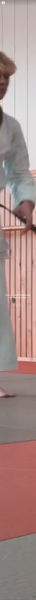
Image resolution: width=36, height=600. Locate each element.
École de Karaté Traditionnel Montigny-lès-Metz (18, 296)
